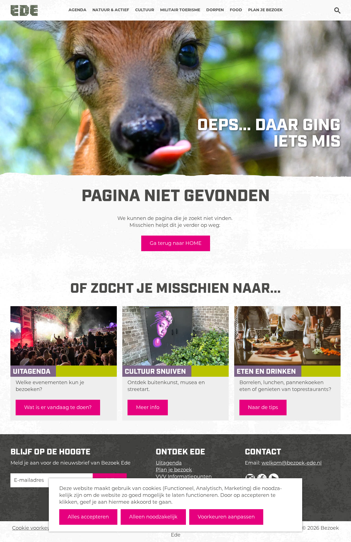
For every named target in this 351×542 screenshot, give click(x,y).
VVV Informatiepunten (184, 477)
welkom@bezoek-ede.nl (292, 463)
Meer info (147, 407)
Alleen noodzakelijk (153, 517)
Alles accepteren (88, 517)
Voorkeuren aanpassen (226, 517)
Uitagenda (169, 463)
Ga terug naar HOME (176, 243)
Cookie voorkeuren (35, 528)
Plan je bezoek (174, 470)
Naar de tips (263, 407)
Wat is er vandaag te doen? (58, 407)
